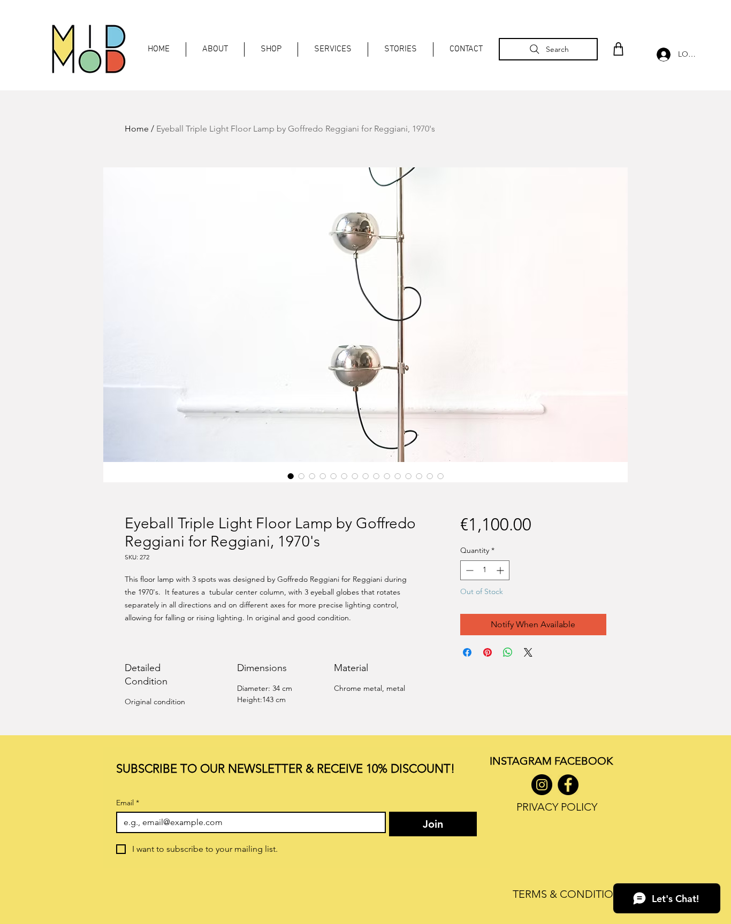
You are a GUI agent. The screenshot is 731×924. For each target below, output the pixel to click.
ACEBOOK (586, 760)
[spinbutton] (484, 570)
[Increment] (501, 570)
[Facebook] (568, 784)
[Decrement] (468, 570)
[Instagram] (541, 784)
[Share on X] (528, 652)
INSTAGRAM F (525, 760)
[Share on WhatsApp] (507, 652)
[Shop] (618, 49)
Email (127, 802)
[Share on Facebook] (467, 652)
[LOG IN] (661, 54)
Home (137, 129)
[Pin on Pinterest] (487, 652)
